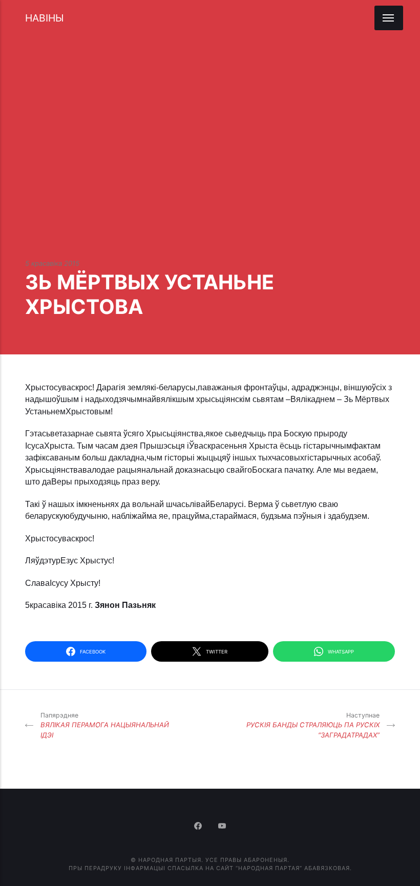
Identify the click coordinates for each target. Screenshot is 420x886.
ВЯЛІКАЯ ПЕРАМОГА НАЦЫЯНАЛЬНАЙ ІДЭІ (104, 725)
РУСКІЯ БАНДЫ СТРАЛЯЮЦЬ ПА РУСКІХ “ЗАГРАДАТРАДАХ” (313, 725)
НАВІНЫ (44, 18)
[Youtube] (222, 826)
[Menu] (388, 18)
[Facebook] (199, 826)
